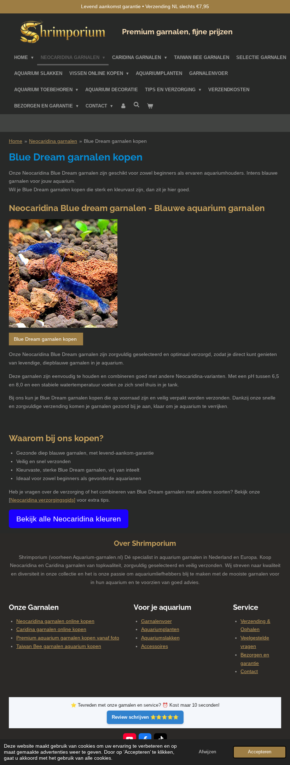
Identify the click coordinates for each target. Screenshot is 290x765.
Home (15, 141)
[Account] (123, 106)
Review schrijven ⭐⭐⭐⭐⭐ (145, 717)
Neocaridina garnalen (53, 141)
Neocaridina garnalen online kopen (55, 621)
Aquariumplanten (160, 629)
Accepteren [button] (259, 751)
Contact (249, 671)
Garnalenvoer (156, 621)
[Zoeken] (137, 105)
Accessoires (154, 646)
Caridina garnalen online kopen (51, 629)
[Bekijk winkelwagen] (150, 106)
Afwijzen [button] (207, 751)
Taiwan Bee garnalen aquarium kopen (58, 646)
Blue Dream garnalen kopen (115, 141)
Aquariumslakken (160, 638)
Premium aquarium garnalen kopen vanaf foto (67, 638)
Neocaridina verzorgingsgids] (42, 500)
